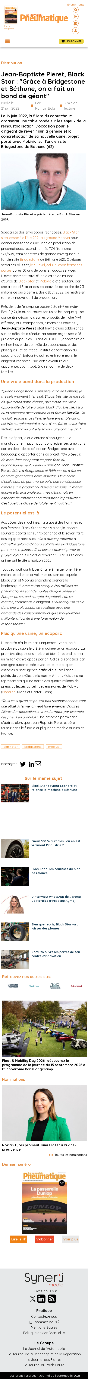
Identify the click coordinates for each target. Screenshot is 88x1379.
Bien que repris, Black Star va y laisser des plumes (55, 926)
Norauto (9, 692)
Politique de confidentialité (44, 1333)
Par (45, 106)
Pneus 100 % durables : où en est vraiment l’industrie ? (55, 843)
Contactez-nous (44, 1316)
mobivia (54, 747)
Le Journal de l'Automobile (44, 1348)
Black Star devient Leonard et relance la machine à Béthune (54, 788)
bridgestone (32, 747)
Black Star (27, 281)
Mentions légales (44, 1327)
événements (75, 4)
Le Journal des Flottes (44, 1360)
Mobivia (45, 281)
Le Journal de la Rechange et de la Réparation (44, 1354)
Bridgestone (29, 259)
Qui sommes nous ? (44, 1322)
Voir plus (70, 1239)
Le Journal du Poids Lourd (44, 1365)
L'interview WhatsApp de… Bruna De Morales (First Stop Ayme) (56, 899)
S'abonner (44, 1239)
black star (10, 747)
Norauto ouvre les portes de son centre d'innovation (55, 954)
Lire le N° (18, 1239)
